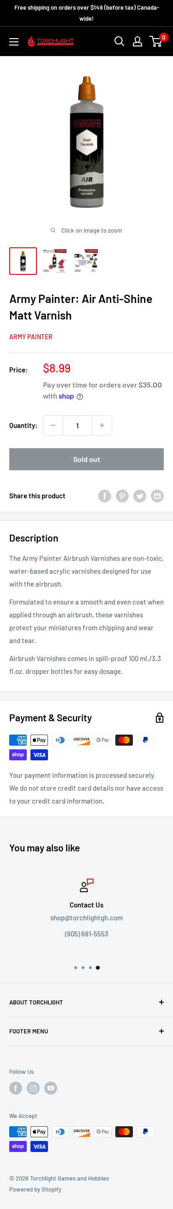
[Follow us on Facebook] (15, 1088)
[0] (156, 41)
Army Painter (31, 337)
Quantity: (23, 425)
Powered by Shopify (35, 1189)
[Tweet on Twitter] (139, 495)
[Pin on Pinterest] (122, 495)
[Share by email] (157, 495)
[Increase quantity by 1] (102, 425)
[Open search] (119, 41)
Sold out (86, 459)
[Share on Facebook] (104, 495)
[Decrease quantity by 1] (53, 425)
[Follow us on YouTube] (50, 1088)
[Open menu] (13, 42)
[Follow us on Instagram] (33, 1088)
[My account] (137, 41)
